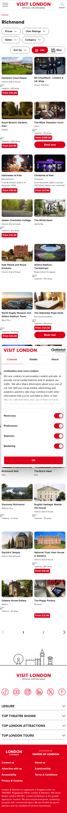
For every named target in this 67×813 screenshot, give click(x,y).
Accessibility (9, 774)
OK (33, 460)
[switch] (58, 425)
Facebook (62, 692)
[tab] (40, 50)
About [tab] (55, 359)
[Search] (62, 5)
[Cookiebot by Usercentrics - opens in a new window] (51, 350)
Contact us (8, 762)
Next (64, 632)
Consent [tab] (12, 359)
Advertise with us (12, 768)
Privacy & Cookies (12, 780)
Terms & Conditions (46, 774)
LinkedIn (39, 692)
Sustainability (43, 768)
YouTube (16, 692)
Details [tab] (34, 359)
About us (40, 762)
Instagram (27, 692)
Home (5, 14)
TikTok (5, 692)
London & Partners (14, 752)
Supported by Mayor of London (45, 752)
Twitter (50, 692)
